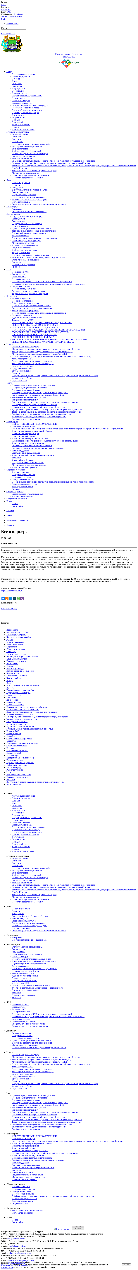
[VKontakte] (3, 598)
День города (12, 700)
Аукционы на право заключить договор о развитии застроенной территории (47, 409)
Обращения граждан (15, 470)
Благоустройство (14, 678)
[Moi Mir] (10, 598)
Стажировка (17, 141)
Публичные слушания (16, 765)
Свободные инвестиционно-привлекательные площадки (38, 448)
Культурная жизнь (14, 644)
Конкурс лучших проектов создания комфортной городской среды (37, 717)
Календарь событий (21, 124)
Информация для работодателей (26, 151)
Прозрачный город (20, 122)
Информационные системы (24, 250)
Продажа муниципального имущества (29, 388)
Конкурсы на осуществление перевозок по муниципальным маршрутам (45, 402)
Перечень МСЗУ (19, 380)
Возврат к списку (9, 609)
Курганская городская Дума (19, 637)
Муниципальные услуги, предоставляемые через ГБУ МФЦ (39, 354)
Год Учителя (12, 697)
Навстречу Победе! (15, 668)
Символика (17, 83)
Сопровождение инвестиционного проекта (32, 445)
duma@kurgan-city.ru (16, 1246)
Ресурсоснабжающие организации (28, 462)
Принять (126, 1265)
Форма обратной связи (22, 460)
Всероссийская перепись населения (22, 685)
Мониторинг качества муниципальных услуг (33, 363)
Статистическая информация (25, 260)
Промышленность (14, 760)
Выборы (10, 688)
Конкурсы (16, 139)
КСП (8, 269)
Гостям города (18, 98)
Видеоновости (18, 117)
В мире (9, 680)
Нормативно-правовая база (24, 484)
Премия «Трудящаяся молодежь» (27, 110)
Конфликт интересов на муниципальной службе (34, 170)
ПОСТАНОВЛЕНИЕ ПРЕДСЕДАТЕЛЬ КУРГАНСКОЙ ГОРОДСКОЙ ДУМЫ (48, 330)
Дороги (9, 639)
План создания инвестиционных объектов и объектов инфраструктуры (45, 441)
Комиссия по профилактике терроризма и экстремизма (31, 712)
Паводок (10, 748)
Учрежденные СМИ (21, 252)
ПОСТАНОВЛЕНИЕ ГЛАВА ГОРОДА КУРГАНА (35, 327)
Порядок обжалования (22, 301)
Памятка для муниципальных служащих (30, 175)
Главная (10, 510)
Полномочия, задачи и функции (26, 240)
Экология (10, 779)
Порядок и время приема (23, 474)
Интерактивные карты (22, 496)
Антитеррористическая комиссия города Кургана (34, 238)
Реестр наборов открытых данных (27, 494)
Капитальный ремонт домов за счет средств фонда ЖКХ (38, 395)
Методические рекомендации (25, 173)
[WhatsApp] (18, 598)
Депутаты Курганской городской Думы (30, 190)
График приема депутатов (24, 194)
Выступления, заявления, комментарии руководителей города (35, 782)
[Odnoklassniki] (6, 598)
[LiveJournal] (14, 598)
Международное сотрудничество (21, 719)
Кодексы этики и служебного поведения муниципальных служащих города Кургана (51, 163)
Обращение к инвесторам (23, 426)
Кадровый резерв (20, 134)
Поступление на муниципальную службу (31, 144)
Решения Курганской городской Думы (29, 199)
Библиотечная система (16, 676)
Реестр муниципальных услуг (25, 347)
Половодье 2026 (13, 753)
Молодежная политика (16, 721)
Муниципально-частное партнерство (29, 465)
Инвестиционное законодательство (28, 443)
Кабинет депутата (20, 192)
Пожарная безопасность (17, 750)
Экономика (17, 86)
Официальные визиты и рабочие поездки (31, 255)
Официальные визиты (16, 746)
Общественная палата (16, 649)
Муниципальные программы (25, 310)
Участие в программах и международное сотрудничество (38, 257)
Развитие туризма (14, 770)
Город (9, 71)
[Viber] (22, 598)
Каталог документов (21, 298)
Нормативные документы (24, 289)
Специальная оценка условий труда (28, 291)
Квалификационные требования (27, 146)
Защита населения (20, 236)
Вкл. (16, 14)
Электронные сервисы (22, 366)
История (16, 79)
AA (2, 9)
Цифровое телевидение (17, 777)
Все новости (12, 630)
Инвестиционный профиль (24, 467)
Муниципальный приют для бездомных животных (29, 729)
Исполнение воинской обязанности (22, 709)
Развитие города (19, 93)
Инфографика (18, 88)
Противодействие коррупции (25, 112)
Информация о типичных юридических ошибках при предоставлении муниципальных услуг (55, 375)
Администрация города (17, 632)
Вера (8, 683)
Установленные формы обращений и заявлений (34, 231)
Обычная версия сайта (11, 17)
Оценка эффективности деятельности (29, 233)
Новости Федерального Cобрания (27, 178)
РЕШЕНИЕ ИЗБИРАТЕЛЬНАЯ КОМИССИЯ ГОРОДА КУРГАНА (43, 342)
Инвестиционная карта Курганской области (32, 431)
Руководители (18, 219)
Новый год (11, 736)
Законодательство (20, 149)
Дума (8, 180)
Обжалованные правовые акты (26, 303)
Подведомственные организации (27, 223)
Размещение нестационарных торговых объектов (34, 404)
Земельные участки (15, 705)
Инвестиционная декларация (25, 433)
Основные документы (22, 315)
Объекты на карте (20, 226)
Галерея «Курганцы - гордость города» (30, 105)
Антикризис (12, 663)
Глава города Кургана (16, 635)
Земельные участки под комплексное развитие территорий (39, 417)
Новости (16, 185)
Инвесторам (12, 421)
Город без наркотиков (16, 661)
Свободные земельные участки (26, 419)
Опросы (15, 127)
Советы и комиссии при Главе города (29, 211)
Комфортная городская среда (19, 714)
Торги (9, 383)
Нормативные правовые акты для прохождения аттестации (39, 313)
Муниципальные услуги (17, 724)
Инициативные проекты (23, 129)
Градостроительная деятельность (27, 96)
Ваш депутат (18, 187)
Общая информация (21, 76)
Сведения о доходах (21, 286)
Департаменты (18, 221)
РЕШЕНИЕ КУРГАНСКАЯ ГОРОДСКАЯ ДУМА (35, 325)
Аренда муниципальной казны (26, 390)
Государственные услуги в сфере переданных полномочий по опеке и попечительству (51, 356)
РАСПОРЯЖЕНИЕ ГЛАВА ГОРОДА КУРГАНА (34, 334)
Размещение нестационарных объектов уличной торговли (38, 407)
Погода (9, 666)
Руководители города (22, 103)
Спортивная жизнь (15, 642)
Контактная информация (23, 156)
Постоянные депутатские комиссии (28, 197)
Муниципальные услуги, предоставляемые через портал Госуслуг (42, 351)
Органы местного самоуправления (22, 743)
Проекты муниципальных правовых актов (31, 228)
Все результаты (8, 33)
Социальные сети (20, 489)
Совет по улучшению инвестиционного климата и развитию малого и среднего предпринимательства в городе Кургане (67, 429)
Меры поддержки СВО (22, 359)
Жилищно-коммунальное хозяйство (22, 656)
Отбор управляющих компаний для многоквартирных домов (40, 392)
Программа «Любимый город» (26, 108)
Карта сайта (17, 506)
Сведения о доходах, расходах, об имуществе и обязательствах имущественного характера (53, 161)
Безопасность (12, 673)
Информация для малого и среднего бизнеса (26, 707)
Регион (9, 772)
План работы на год (21, 279)
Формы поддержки (20, 450)
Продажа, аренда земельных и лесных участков (33, 385)
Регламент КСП (19, 277)
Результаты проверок (21, 248)
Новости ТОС (12, 731)
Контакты (16, 262)
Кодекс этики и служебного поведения (30, 293)
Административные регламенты (27, 318)
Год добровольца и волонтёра (20, 690)
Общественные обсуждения (19, 738)
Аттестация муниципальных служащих (30, 153)
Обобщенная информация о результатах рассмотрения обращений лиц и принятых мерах (53, 482)
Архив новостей (14, 784)
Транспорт (11, 651)
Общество (11, 741)
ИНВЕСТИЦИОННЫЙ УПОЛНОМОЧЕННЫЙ (34, 424)
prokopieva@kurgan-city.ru (19, 1253)
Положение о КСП (20, 272)
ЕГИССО (16, 267)
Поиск (9, 501)
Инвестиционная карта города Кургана (30, 438)
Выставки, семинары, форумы (26, 453)
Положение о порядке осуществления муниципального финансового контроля (48, 284)
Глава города (12, 207)
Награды (16, 120)
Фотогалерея (18, 115)
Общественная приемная (23, 264)
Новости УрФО (13, 733)
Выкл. (21, 14)
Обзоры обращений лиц (23, 479)
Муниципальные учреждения (20, 726)
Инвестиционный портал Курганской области (33, 455)
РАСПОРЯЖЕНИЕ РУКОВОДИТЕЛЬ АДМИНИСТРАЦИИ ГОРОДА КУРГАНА (49, 339)
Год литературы (13, 695)
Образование (12, 647)
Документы (11, 296)
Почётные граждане (21, 100)
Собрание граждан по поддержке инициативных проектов (39, 204)
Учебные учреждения (22, 158)
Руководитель (18, 274)
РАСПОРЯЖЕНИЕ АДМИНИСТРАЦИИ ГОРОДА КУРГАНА (41, 332)
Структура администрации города (27, 216)
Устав (14, 81)
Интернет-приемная (21, 202)
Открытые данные (14, 491)
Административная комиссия (20, 671)
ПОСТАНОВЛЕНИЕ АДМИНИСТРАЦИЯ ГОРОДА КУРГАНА (42, 322)
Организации (18, 91)
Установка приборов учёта (18, 775)
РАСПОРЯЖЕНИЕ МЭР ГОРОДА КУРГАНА (33, 337)
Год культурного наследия (18, 692)
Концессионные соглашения (25, 400)
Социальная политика (16, 659)
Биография (17, 209)
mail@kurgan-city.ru (16, 1239)
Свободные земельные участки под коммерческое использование (42, 414)
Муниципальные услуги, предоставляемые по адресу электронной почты (46, 349)
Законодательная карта (22, 487)
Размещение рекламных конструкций (29, 397)
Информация (12, 24)
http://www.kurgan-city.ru (12, 591)
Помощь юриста (13, 755)
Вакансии (16, 137)
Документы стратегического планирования (32, 308)
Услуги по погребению (22, 378)
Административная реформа (25, 245)
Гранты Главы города (16, 654)
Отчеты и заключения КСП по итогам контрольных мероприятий (42, 281)
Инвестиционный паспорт (24, 436)
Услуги (9, 344)
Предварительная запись (23, 368)
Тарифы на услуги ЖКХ (23, 320)
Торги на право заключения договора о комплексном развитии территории (46, 412)
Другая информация (21, 371)
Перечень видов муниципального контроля (32, 361)
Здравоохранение (14, 702)
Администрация (13, 214)
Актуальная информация (23, 74)
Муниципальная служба (17, 132)
